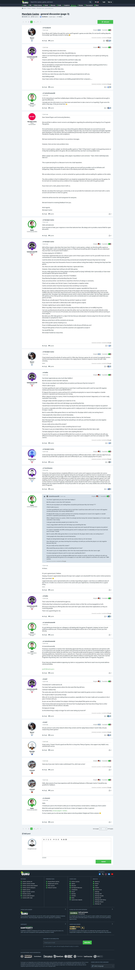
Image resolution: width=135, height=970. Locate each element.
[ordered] (56, 839)
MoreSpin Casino (30, 14)
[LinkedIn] (109, 874)
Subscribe (87, 942)
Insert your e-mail (48, 941)
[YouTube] (112, 874)
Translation (105, 30)
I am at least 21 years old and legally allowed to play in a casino (62, 946)
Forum (74, 5)
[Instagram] (106, 874)
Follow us (101, 872)
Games (46, 5)
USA (30, 5)
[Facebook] (100, 874)
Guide (59, 5)
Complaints (67, 5)
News (97, 5)
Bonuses (53, 5)
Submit (103, 861)
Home (24, 5)
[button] (110, 41)
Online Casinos (38, 5)
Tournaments (89, 5)
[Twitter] (103, 874)
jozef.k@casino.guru (48, 669)
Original (95, 30)
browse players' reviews (60, 811)
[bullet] (58, 839)
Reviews (81, 5)
